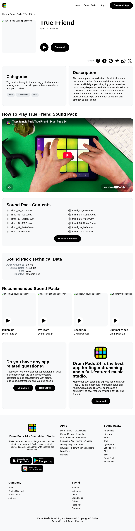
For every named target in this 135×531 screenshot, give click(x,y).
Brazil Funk (109, 458)
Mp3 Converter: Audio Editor (73, 437)
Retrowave (109, 461)
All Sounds (109, 431)
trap (35, 95)
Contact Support (16, 491)
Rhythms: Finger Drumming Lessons (77, 448)
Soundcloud (77, 498)
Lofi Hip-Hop (110, 448)
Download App (121, 5)
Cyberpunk (109, 444)
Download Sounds (67, 238)
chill (11, 95)
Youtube (75, 488)
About (11, 488)
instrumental (23, 95)
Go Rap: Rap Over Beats (71, 444)
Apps (103, 5)
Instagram (76, 491)
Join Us (12, 498)
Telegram (76, 508)
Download (60, 47)
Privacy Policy (58, 521)
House (107, 437)
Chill (106, 451)
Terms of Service (75, 521)
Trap (106, 441)
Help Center (45, 388)
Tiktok (74, 494)
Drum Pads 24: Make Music (73, 431)
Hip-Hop (108, 434)
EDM (106, 455)
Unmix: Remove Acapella (72, 434)
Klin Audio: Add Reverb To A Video (76, 441)
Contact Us (23, 388)
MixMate (64, 455)
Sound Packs (90, 5)
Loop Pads (65, 451)
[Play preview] (8, 320)
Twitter (75, 501)
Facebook (76, 505)
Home (77, 5)
